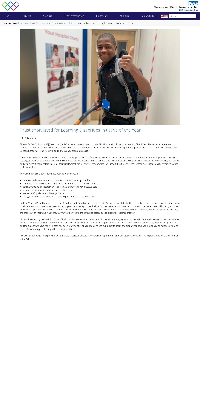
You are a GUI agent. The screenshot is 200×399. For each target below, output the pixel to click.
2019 (71, 23)
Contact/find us (148, 15)
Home (8, 15)
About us (124, 15)
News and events (44, 23)
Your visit (47, 15)
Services (27, 15)
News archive (61, 23)
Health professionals (74, 15)
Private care (102, 15)
